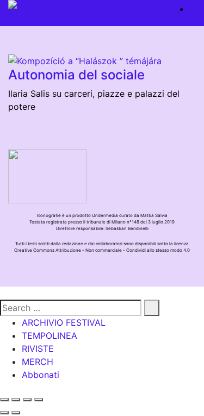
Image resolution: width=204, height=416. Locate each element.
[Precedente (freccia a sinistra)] (4, 412)
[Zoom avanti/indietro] (38, 399)
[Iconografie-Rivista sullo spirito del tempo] (88, 13)
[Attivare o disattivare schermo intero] (27, 399)
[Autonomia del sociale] (85, 59)
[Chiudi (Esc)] (4, 399)
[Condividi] (15, 399)
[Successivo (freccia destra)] (15, 412)
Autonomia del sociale (76, 75)
